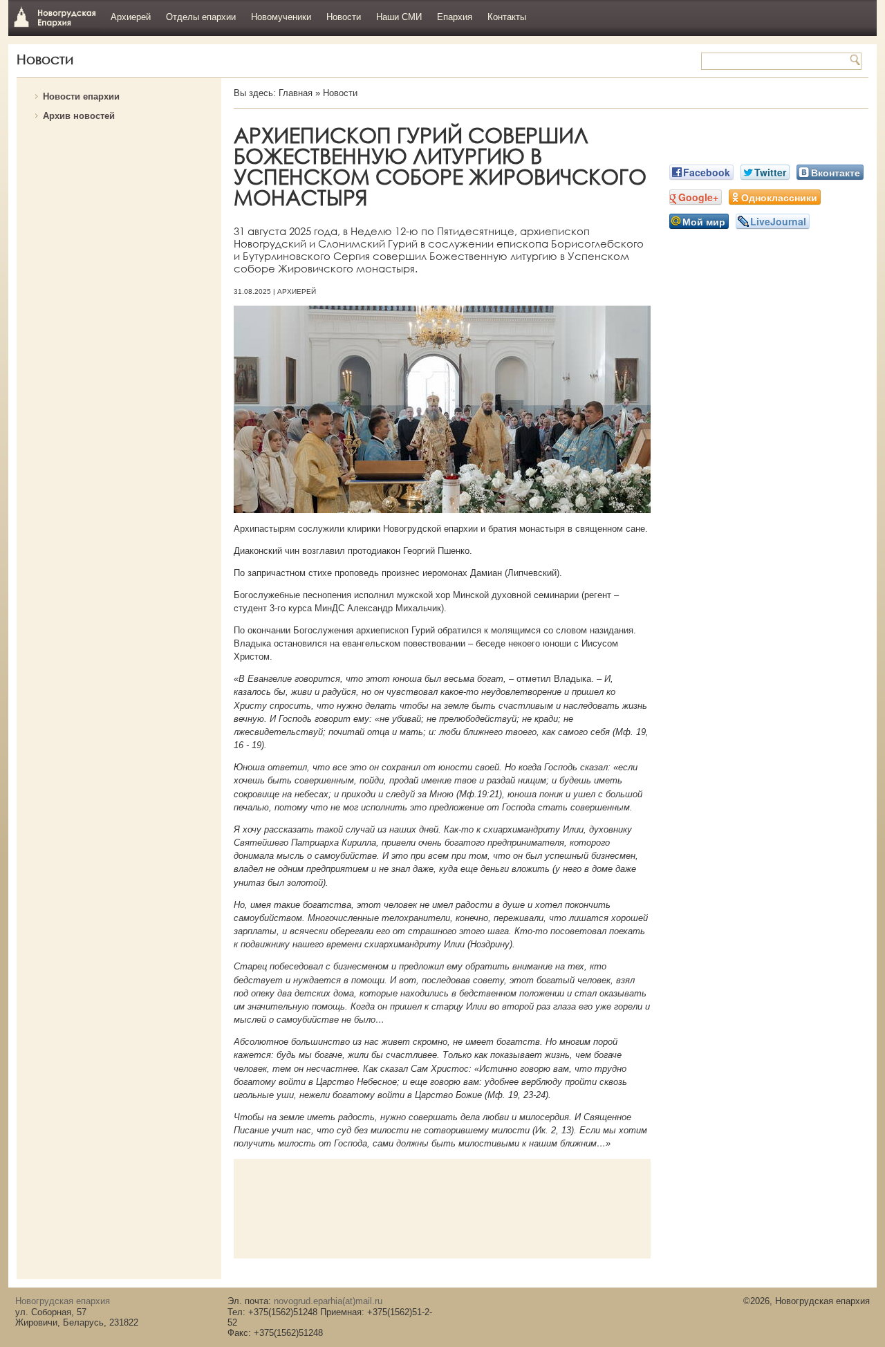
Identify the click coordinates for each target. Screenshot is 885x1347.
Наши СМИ (399, 17)
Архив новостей (79, 116)
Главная (296, 93)
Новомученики (281, 17)
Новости (343, 17)
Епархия (454, 17)
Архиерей (131, 17)
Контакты (506, 17)
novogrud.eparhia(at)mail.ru (328, 1301)
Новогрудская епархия (55, 16)
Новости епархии (81, 96)
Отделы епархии (201, 17)
